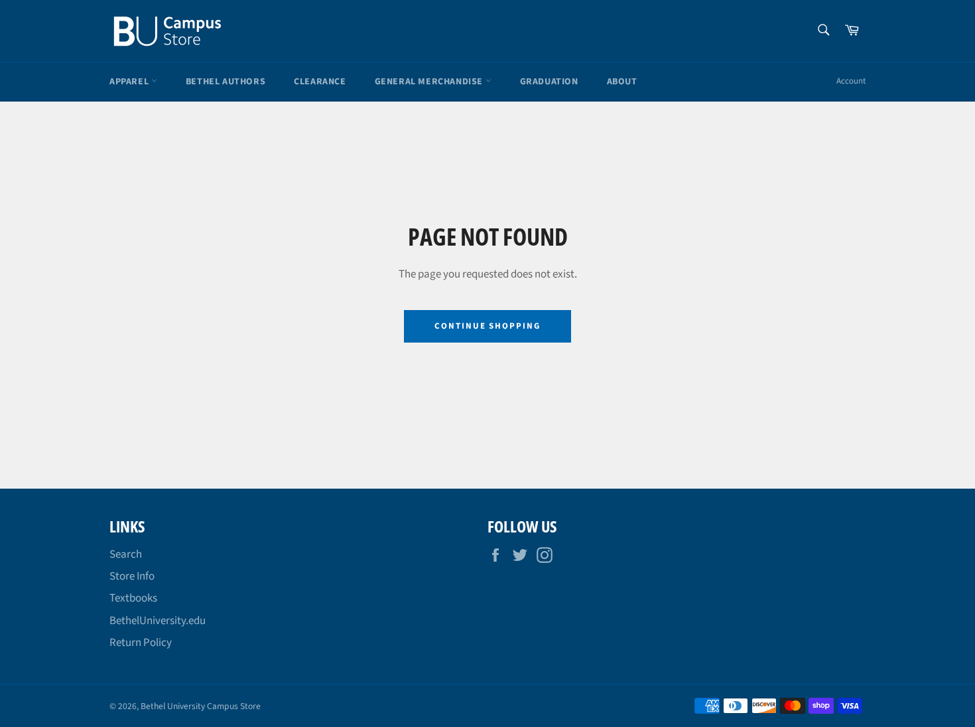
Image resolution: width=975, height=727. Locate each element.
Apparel (130, 81)
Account (851, 81)
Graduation (549, 81)
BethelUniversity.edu (157, 621)
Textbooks (133, 598)
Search (125, 554)
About (622, 81)
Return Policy (140, 643)
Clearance (320, 81)
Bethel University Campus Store (201, 706)
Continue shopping (487, 326)
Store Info (132, 576)
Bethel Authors (225, 81)
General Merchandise (430, 81)
